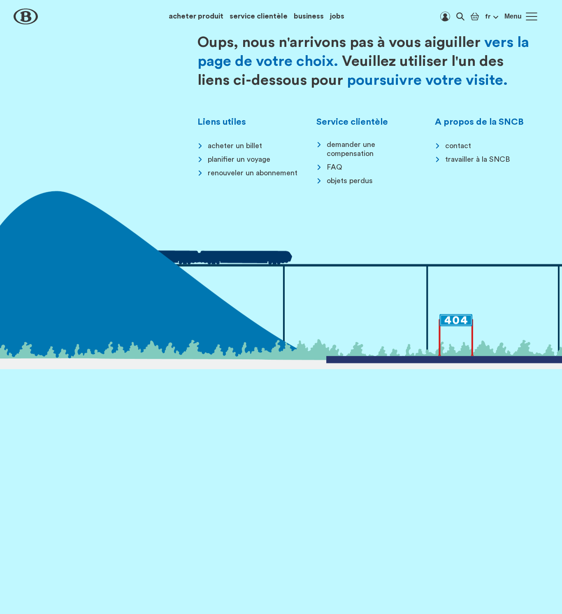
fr (488, 16)
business (309, 16)
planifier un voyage (239, 159)
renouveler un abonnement (252, 173)
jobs (337, 16)
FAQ (334, 167)
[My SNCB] (445, 16)
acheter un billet (235, 145)
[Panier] (475, 16)
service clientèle (259, 16)
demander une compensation (351, 149)
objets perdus (350, 180)
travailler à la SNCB (477, 159)
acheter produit (196, 16)
